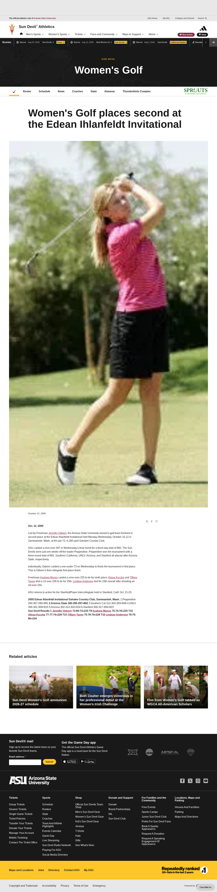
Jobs (41, 870)
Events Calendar (51, 831)
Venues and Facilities (187, 807)
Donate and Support (120, 797)
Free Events (148, 807)
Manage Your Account (21, 833)
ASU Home (152, 18)
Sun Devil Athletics (36, 26)
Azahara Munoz (49, 577)
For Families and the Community (154, 799)
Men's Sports (33, 34)
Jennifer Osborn (57, 533)
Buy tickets (187, 35)
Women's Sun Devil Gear (89, 816)
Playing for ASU (51, 850)
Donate (112, 804)
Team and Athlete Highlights (52, 825)
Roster (27, 91)
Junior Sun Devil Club (154, 816)
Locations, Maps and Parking (187, 799)
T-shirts (79, 831)
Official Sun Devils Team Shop (89, 806)
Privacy (65, 885)
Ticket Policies (17, 818)
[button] (213, 42)
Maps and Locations (21, 870)
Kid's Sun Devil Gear (87, 821)
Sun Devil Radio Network (56, 845)
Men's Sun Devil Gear (87, 812)
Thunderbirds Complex (137, 91)
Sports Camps (150, 812)
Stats (94, 91)
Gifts (77, 840)
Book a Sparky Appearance (150, 827)
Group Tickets (17, 804)
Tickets (79, 34)
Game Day (48, 835)
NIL (110, 814)
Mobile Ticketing (18, 837)
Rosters (46, 809)
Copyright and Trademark (23, 885)
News (61, 91)
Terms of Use (81, 885)
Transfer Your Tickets (21, 823)
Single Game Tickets (20, 814)
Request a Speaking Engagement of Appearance (153, 841)
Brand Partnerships (119, 809)
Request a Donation (153, 833)
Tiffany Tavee (76, 614)
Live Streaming (50, 840)
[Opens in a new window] (185, 870)
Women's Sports (57, 34)
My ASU (166, 18)
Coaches (77, 91)
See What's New (84, 845)
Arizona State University (45, 18)
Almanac (109, 91)
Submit (49, 761)
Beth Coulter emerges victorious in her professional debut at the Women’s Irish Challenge (106, 700)
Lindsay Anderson (83, 581)
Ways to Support (131, 34)
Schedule (44, 91)
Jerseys (79, 826)
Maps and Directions (186, 816)
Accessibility (49, 885)
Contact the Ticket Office (23, 842)
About (152, 34)
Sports (46, 797)
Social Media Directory (55, 854)
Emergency (99, 885)
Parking (179, 812)
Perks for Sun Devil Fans (156, 821)
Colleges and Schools (184, 18)
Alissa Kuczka (116, 577)
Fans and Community (102, 34)
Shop (203, 35)
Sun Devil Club (117, 818)
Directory (54, 870)
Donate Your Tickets (20, 828)
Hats (78, 835)
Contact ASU (72, 870)
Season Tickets (17, 809)
